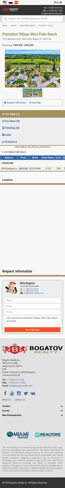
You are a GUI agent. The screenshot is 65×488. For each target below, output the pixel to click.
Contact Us (20, 399)
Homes (6, 410)
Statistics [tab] (11, 141)
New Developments (11, 415)
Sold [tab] (8, 134)
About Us (6, 399)
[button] (60, 52)
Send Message (32, 330)
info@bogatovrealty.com (52, 13)
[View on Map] (50, 39)
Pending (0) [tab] (12, 127)
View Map (36, 102)
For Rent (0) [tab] (12, 121)
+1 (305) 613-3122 (55, 8)
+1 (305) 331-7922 (55, 11)
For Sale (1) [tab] (12, 114)
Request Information (16, 102)
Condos (6, 406)
